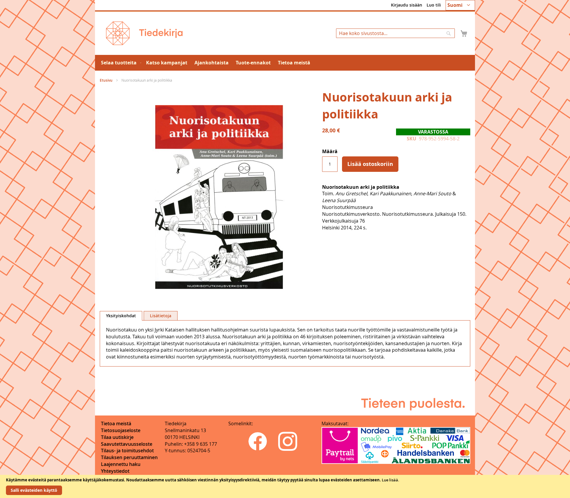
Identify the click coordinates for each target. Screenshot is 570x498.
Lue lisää (390, 480)
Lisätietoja (160, 315)
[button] (460, 5)
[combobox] (395, 33)
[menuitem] (119, 63)
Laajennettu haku (120, 464)
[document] (285, 486)
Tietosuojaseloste (120, 430)
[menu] (285, 63)
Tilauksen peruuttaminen (129, 457)
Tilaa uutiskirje (117, 437)
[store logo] (144, 33)
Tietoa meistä (116, 423)
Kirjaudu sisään (406, 5)
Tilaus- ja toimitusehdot (127, 450)
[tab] (121, 316)
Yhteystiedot (115, 471)
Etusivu (106, 80)
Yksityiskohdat (121, 315)
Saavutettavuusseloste (126, 444)
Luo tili (434, 5)
